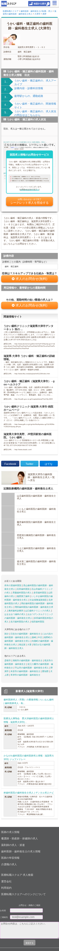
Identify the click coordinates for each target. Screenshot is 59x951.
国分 (6, 634)
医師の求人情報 (10, 832)
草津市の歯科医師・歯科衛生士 (25, 675)
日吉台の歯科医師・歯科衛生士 (25, 634)
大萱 (29, 644)
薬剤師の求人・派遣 (13, 845)
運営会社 (6, 881)
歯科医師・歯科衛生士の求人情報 (20, 851)
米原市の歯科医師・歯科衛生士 (25, 671)
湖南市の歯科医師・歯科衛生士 (28, 660)
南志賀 (22, 644)
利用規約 (6, 887)
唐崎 (34, 637)
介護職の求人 (9, 864)
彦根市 (7, 660)
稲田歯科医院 (37, 621)
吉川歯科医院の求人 (20, 621)
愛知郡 (45, 671)
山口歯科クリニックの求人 (38, 610)
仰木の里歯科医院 (13, 585)
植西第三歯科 (23, 596)
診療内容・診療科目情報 (28, 88)
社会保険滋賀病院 (38, 600)
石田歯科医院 (23, 589)
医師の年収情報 (10, 857)
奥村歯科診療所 (16, 610)
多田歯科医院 (40, 592)
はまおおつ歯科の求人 (15, 614)
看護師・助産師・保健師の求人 (19, 838)
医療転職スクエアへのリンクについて (23, 894)
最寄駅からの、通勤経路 (28, 96)
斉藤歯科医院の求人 (22, 592)
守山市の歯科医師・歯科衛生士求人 (32, 667)
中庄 (40, 637)
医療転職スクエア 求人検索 (17, 874)
